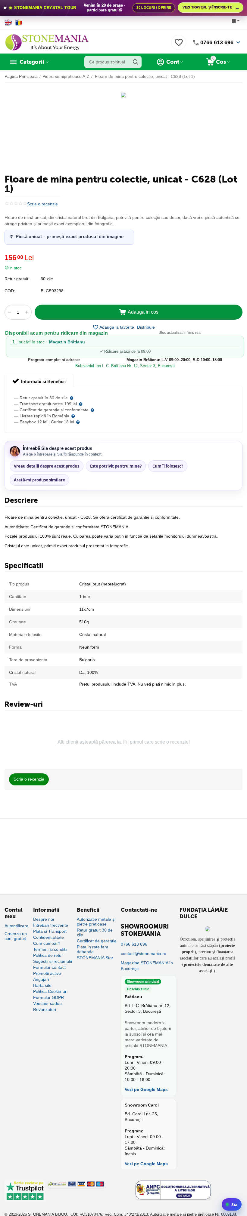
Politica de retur (48, 955)
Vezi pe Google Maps (146, 1089)
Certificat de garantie (97, 940)
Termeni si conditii (50, 949)
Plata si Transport (50, 931)
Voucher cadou (47, 1003)
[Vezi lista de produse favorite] (178, 45)
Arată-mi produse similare (39, 480)
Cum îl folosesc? (167, 466)
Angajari (41, 979)
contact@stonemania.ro (143, 953)
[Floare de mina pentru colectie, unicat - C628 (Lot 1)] (123, 95)
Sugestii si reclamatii (52, 961)
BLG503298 (52, 290)
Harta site (42, 985)
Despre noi (43, 919)
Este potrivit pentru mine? (116, 466)
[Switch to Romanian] (19, 22)
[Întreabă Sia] (232, 1204)
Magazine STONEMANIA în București (147, 965)
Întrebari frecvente (50, 925)
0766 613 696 (216, 42)
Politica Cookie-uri (50, 991)
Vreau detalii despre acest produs (46, 466)
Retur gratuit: (17, 278)
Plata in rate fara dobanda (92, 949)
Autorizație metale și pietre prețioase (96, 921)
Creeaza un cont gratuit (16, 936)
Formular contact (49, 967)
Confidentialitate (48, 937)
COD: (10, 290)
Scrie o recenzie (42, 204)
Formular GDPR (48, 997)
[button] (146, 327)
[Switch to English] (8, 22)
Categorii (32, 62)
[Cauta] (136, 62)
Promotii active (47, 973)
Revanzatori (44, 1009)
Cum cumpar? (46, 943)
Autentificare (16, 925)
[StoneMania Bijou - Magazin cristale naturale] (47, 42)
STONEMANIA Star (95, 957)
